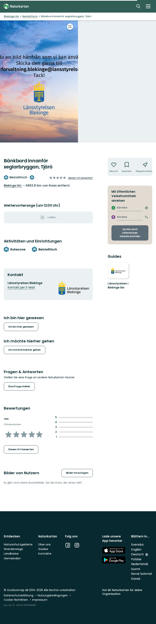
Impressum (39, 600)
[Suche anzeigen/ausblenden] (138, 6)
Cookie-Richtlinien (16, 600)
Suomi (135, 569)
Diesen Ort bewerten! (80, 178)
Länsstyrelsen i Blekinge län (118, 286)
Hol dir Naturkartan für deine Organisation (122, 592)
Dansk (135, 578)
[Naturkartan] (16, 6)
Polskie (136, 559)
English (136, 549)
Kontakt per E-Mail (21, 287)
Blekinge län (13, 186)
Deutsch (137, 554)
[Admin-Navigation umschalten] (148, 6)
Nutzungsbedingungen (53, 595)
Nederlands (139, 564)
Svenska (137, 544)
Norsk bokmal (141, 574)
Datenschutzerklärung (19, 595)
